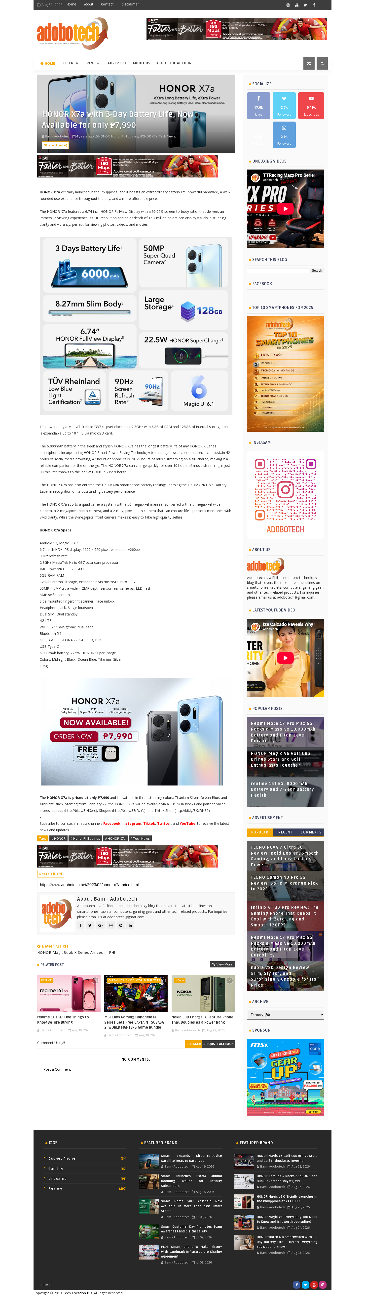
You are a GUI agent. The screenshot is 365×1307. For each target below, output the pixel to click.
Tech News (71, 63)
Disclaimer (130, 4)
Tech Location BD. (78, 1293)
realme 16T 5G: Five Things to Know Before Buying (63, 1019)
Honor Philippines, (125, 136)
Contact (107, 4)
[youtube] (296, 5)
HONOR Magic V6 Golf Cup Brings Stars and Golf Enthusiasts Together (281, 759)
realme (46, 980)
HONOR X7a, (149, 136)
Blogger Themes (222, 1301)
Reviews (94, 63)
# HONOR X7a (115, 838)
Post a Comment (57, 1069)
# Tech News (140, 838)
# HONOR (58, 838)
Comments (311, 832)
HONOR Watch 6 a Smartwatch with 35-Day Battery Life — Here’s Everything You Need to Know (287, 1242)
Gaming (55, 1169)
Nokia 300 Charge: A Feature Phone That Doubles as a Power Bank (202, 1019)
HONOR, (104, 136)
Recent (285, 832)
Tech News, (167, 136)
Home (71, 4)
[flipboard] (323, 5)
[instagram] (288, 5)
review (55, 1188)
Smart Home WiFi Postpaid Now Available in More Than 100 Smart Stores (191, 1206)
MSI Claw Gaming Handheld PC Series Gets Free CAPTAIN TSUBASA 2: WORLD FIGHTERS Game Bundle (134, 1022)
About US (141, 63)
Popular (260, 832)
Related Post (52, 964)
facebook (225, 1044)
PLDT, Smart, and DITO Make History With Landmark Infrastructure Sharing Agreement (191, 1252)
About (88, 4)
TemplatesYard (171, 1301)
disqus (209, 1044)
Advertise (117, 63)
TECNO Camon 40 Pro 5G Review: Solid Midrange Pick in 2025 (284, 883)
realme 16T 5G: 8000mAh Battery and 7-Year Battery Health (282, 789)
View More (224, 964)
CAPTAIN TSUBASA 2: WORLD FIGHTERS (134, 980)
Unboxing (57, 1178)
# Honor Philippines (85, 838)
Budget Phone (61, 1158)
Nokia (180, 980)
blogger (193, 1044)
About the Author (174, 63)
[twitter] (305, 5)
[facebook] (314, 5)
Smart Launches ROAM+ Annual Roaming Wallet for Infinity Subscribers (191, 1181)
